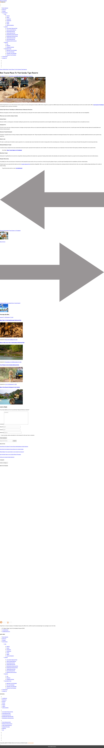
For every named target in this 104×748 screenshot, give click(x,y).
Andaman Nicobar (10, 47)
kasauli (7, 17)
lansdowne (8, 20)
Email (1, 430)
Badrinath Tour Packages (11, 50)
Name (1, 427)
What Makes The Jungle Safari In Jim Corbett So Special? (12, 452)
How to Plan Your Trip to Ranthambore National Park (12, 342)
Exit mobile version (52, 746)
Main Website (5, 8)
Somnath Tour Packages (11, 53)
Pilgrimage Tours (7, 49)
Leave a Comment (29, 76)
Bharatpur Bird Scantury (11, 41)
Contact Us (4, 58)
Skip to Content (3, 1)
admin (2, 76)
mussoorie (8, 19)
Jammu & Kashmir (10, 25)
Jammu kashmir (5, 708)
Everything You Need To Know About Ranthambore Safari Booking (14, 446)
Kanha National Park (10, 31)
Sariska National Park (10, 33)
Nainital (3, 701)
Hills (5, 14)
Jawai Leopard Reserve (11, 30)
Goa (7, 44)
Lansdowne (4, 698)
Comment (2, 424)
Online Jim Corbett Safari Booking (7, 457)
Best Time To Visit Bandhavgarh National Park (10, 320)
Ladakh (3, 706)
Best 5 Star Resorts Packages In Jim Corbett (10, 387)
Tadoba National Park (10, 38)
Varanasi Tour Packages (11, 55)
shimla (7, 22)
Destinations (4, 13)
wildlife (6, 27)
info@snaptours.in (6, 631)
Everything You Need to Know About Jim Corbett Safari (11, 449)
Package (4, 11)
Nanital (8, 16)
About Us (4, 9)
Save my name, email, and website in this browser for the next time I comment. (18, 435)
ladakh (7, 24)
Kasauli (3, 704)
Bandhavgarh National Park (12, 36)
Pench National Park (10, 39)
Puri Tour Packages (10, 52)
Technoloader (31, 743)
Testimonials (4, 56)
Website (2, 432)
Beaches (6, 42)
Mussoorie (4, 700)
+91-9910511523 (5, 630)
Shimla (3, 703)
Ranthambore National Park (12, 34)
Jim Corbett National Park (11, 28)
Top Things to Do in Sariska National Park (9, 365)
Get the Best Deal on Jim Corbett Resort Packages (10, 454)
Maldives (8, 45)
